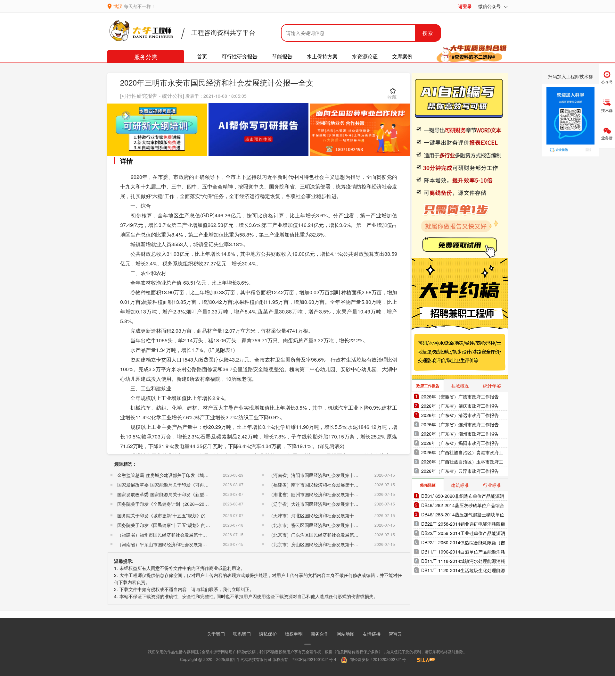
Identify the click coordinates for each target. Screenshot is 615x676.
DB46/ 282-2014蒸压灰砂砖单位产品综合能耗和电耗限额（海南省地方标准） (462, 506)
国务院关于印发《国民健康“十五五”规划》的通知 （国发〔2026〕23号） (190, 525)
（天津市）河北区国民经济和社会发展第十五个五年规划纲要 (329, 515)
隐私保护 (268, 633)
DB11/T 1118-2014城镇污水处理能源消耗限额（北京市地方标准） (463, 562)
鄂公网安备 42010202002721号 (377, 659)
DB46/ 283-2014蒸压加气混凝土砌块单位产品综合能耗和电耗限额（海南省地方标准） (462, 515)
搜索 (427, 33)
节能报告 (282, 56)
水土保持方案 (322, 56)
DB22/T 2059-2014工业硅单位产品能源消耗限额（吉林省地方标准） (463, 534)
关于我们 (216, 633)
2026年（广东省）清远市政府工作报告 (460, 415)
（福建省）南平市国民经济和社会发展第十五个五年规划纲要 (329, 484)
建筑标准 (460, 485)
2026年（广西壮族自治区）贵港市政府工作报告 (462, 453)
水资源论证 (365, 56)
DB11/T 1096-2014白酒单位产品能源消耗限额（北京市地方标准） (463, 552)
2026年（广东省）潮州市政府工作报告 (460, 433)
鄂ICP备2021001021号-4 (314, 659)
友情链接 (372, 633)
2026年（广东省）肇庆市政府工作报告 (460, 406)
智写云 (395, 633)
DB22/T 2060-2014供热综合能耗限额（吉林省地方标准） (463, 543)
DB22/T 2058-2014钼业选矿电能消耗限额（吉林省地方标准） (463, 525)
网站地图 (346, 633)
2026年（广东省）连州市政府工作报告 (460, 424)
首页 (202, 56)
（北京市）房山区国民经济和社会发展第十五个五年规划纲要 (329, 544)
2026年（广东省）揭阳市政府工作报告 (460, 443)
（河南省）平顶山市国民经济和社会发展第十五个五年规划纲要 (180, 544)
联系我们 (242, 633)
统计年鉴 (492, 385)
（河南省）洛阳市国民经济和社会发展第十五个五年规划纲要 (329, 475)
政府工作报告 (427, 385)
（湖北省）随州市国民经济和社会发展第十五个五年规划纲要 (329, 494)
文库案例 (402, 56)
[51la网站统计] (422, 659)
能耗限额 (428, 485)
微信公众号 (490, 6)
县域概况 (460, 385)
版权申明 (294, 633)
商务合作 (320, 633)
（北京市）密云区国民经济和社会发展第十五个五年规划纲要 (329, 525)
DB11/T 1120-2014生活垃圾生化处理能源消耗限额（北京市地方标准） (463, 571)
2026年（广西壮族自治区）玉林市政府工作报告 (462, 462)
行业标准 (492, 485)
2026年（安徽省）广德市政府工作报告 (460, 396)
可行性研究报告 (240, 56)
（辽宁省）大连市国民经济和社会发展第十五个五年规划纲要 (329, 504)
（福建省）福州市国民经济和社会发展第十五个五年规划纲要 (177, 534)
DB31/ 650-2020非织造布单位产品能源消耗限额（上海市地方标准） (462, 497)
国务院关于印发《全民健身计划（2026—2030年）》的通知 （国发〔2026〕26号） (201, 504)
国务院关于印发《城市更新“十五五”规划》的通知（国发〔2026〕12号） (189, 515)
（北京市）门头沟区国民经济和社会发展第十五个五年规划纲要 (331, 534)
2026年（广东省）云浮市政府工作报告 (460, 471)
